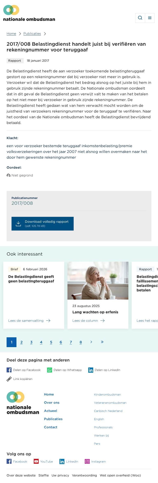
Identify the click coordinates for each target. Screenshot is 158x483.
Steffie (43, 475)
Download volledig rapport (47, 223)
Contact (50, 427)
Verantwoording (84, 475)
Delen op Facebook (27, 370)
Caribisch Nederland (108, 411)
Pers (97, 443)
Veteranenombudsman (110, 402)
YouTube (46, 461)
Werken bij (101, 435)
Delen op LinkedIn (107, 370)
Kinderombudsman (107, 394)
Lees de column (85, 321)
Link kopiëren (23, 379)
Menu (150, 18)
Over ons (51, 403)
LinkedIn (72, 461)
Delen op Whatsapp (68, 370)
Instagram (98, 461)
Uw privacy (60, 475)
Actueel (50, 411)
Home (49, 394)
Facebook (20, 461)
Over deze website (21, 475)
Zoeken (140, 18)
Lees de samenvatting (26, 321)
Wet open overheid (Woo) (120, 475)
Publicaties (53, 419)
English (99, 419)
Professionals (103, 427)
